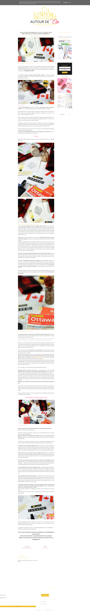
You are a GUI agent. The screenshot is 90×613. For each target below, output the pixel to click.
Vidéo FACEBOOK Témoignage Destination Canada (36, 397)
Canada (23, 548)
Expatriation (27, 548)
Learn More (65, 2)
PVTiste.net (36, 136)
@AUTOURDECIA (45, 595)
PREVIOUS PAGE (50, 588)
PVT (31, 548)
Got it (70, 2)
